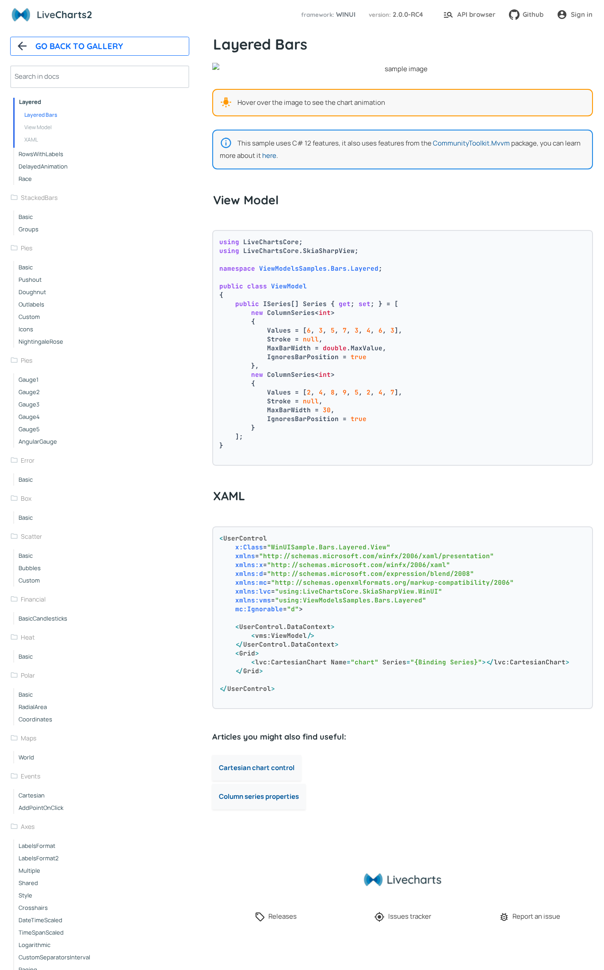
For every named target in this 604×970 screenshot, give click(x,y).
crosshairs (33, 908)
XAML (31, 139)
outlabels (31, 304)
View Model (38, 127)
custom (29, 317)
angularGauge (38, 441)
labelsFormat (37, 846)
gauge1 (28, 379)
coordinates (35, 719)
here (269, 155)
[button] (327, 14)
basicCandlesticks (43, 618)
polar (28, 675)
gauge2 (29, 392)
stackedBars (39, 197)
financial (33, 599)
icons (26, 329)
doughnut (32, 292)
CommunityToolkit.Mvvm (471, 143)
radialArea (33, 707)
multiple (29, 870)
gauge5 (29, 429)
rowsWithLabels (41, 154)
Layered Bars (40, 115)
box (26, 498)
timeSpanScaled (41, 932)
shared (28, 883)
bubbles (30, 568)
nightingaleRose (41, 341)
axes (27, 826)
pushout (30, 280)
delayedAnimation (43, 166)
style (25, 895)
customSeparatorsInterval (54, 957)
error (27, 460)
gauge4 (29, 417)
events (30, 776)
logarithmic (34, 945)
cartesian (32, 795)
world (26, 757)
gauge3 (29, 404)
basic (26, 217)
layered (30, 102)
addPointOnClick (41, 808)
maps (28, 738)
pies (26, 248)
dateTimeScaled (40, 920)
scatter (31, 536)
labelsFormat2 (38, 858)
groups (28, 229)
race (25, 179)
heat (28, 637)
